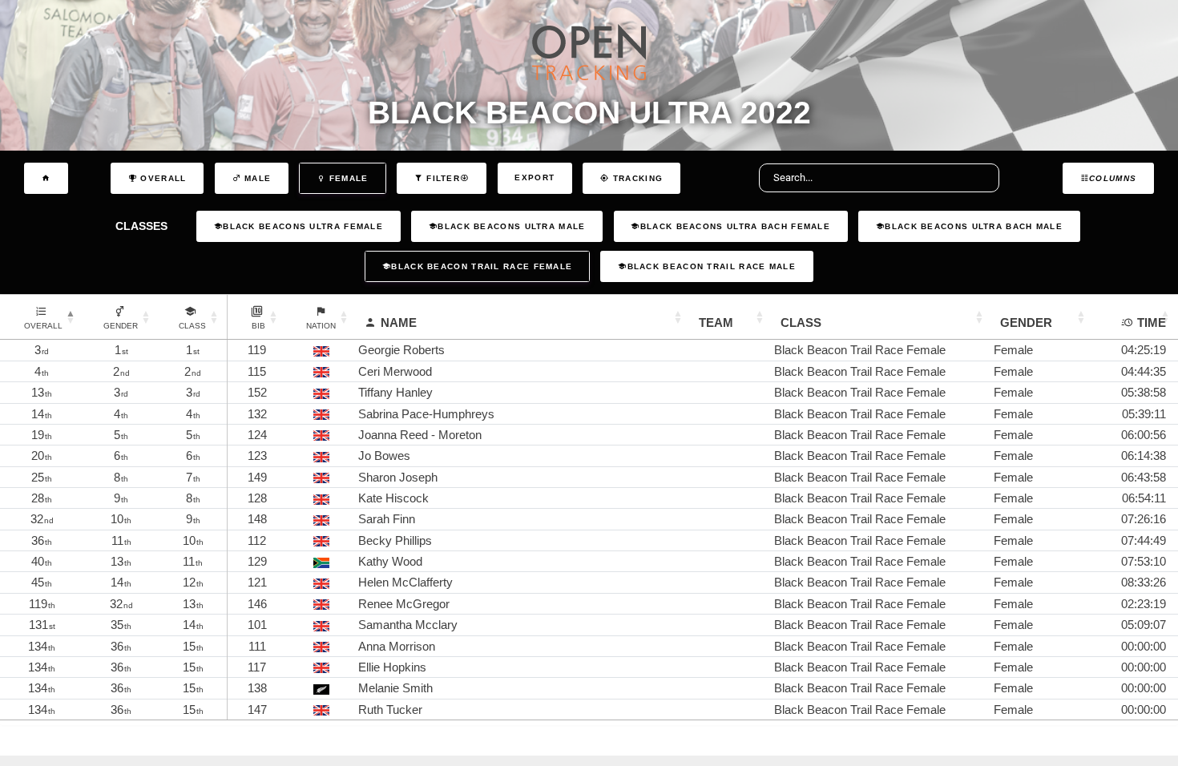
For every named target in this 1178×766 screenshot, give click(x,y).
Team (716, 322)
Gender (1026, 322)
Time (1151, 322)
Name (399, 322)
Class (801, 322)
